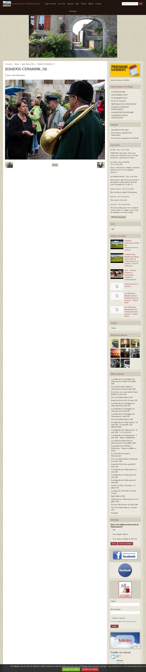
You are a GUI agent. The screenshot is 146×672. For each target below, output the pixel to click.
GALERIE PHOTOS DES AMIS (122, 112)
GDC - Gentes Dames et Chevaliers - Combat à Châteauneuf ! (130, 275)
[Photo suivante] (101, 165)
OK (140, 4)
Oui (114, 530)
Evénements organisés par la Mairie (125, 138)
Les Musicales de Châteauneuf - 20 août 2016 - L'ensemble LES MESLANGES (124, 424)
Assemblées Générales (119, 130)
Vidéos (83, 4)
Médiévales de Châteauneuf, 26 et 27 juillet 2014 (125, 500)
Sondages (73, 11)
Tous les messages (119, 217)
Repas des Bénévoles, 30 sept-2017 (124, 400)
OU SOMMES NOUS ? (119, 98)
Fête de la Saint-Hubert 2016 (122, 419)
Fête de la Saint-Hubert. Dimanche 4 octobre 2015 (124, 460)
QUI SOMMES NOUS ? (119, 95)
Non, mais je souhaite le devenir (125, 539)
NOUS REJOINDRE (118, 92)
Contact (98, 4)
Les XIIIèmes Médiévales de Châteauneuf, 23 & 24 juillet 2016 (123, 442)
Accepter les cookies (71, 669)
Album (90, 4)
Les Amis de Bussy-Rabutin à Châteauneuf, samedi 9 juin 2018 (123, 388)
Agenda (70, 4)
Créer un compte (116, 621)
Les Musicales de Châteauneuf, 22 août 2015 (124, 470)
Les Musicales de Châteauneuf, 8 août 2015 (123, 481)
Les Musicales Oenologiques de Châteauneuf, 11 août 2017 (123, 410)
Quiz (77, 4)
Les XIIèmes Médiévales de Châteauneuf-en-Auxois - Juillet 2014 (131, 298)
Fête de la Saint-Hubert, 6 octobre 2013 (124, 509)
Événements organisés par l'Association (121, 134)
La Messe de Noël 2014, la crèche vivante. (123, 492)
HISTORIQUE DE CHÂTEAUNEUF (124, 104)
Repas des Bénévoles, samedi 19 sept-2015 (123, 465)
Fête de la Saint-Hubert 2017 (122, 397)
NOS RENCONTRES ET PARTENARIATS (120, 108)
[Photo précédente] (9, 165)
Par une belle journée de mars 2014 (124, 505)
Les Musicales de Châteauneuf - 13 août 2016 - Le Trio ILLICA (124, 431)
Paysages (114, 513)
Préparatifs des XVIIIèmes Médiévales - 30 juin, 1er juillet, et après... (123, 448)
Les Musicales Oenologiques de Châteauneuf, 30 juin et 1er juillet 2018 (123, 381)
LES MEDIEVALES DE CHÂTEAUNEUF (119, 116)
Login (113, 601)
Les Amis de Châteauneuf (26, 3)
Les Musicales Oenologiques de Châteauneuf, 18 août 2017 (123, 404)
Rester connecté (119, 618)
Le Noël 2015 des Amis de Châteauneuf (120, 455)
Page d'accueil (50, 4)
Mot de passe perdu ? (130, 621)
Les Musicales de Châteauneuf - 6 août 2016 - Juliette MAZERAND (124, 436)
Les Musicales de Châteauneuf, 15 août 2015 (123, 476)
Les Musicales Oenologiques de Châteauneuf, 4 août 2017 (123, 415)
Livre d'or (61, 4)
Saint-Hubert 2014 (28, 64)
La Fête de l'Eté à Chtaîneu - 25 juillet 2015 (123, 487)
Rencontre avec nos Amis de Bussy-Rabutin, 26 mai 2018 (124, 393)
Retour (55, 165)
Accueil (9, 64)
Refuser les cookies (90, 669)
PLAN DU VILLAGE (118, 101)
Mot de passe (116, 609)
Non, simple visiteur (120, 534)
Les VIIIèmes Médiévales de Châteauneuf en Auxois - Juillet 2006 (131, 311)
